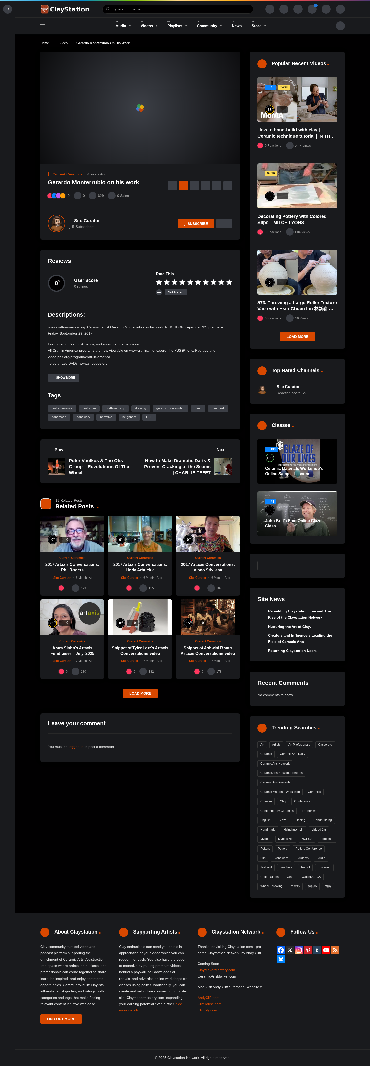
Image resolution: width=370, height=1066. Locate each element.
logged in (76, 747)
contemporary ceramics (277, 811)
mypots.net (285, 839)
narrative (106, 417)
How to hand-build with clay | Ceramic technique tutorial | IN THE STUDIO (295, 136)
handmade (59, 417)
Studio (321, 858)
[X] (290, 950)
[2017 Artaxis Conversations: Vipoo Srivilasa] (208, 534)
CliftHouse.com (210, 1004)
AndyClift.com (208, 998)
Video (63, 43)
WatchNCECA (311, 877)
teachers (286, 867)
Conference (302, 801)
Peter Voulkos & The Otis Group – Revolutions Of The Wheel (99, 466)
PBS (149, 417)
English (265, 820)
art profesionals (299, 744)
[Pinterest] (308, 950)
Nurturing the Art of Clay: (289, 627)
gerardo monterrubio (170, 408)
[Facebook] (281, 950)
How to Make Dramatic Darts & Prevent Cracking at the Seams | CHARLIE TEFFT (177, 466)
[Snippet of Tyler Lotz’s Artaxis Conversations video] (140, 617)
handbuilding (322, 820)
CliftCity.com (207, 1010)
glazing (300, 820)
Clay (283, 801)
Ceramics (314, 792)
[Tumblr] (317, 950)
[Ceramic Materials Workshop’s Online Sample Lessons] (297, 461)
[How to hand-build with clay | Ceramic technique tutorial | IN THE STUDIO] (297, 99)
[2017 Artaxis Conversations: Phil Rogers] (72, 534)
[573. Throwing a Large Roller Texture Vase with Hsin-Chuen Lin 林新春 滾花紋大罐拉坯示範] (297, 272)
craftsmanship (115, 408)
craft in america (62, 408)
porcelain (327, 839)
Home (44, 43)
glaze (283, 820)
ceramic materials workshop (280, 792)
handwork (83, 417)
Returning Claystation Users (292, 651)
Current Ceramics (67, 174)
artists (276, 744)
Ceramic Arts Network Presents (281, 773)
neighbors (129, 417)
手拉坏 (295, 886)
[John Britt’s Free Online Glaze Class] (297, 513)
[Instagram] (299, 950)
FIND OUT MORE (61, 1019)
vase (290, 877)
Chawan (266, 801)
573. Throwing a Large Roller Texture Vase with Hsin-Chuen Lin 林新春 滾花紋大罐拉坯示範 (297, 309)
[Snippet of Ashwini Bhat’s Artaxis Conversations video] (208, 617)
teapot (305, 867)
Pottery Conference (308, 848)
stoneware (281, 858)
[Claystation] (65, 9)
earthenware (310, 811)
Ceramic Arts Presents (275, 782)
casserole (325, 744)
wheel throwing (271, 886)
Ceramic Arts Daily (292, 754)
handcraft (218, 408)
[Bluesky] (281, 959)
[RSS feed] (335, 950)
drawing (140, 408)
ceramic (266, 754)
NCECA (307, 839)
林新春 (312, 886)
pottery (282, 848)
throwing (324, 867)
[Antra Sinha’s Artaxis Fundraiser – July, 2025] (72, 617)
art (262, 744)
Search (331, 565)
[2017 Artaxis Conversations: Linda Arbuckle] (140, 534)
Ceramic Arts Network (275, 763)
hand (198, 408)
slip (263, 858)
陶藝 (328, 886)
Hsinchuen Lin (294, 829)
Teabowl (266, 867)
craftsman (89, 408)
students (303, 858)
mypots (265, 839)
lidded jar (319, 829)
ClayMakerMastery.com (216, 970)
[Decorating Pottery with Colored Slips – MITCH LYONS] (297, 185)
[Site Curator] (56, 223)
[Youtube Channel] (326, 950)
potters (265, 848)
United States (269, 877)
